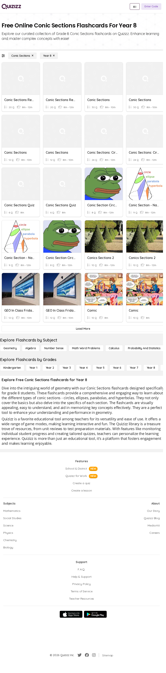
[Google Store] (95, 614)
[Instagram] (94, 655)
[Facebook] (87, 655)
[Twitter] (80, 655)
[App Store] (71, 614)
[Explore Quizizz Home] (11, 6)
